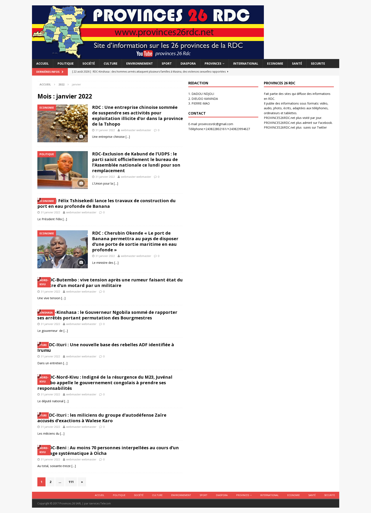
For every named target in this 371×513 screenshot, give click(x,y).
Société (88, 63)
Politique (66, 63)
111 (71, 482)
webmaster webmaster (136, 130)
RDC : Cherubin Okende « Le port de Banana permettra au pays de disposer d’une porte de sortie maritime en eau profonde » (135, 241)
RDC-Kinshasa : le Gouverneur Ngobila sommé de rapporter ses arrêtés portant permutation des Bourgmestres (107, 315)
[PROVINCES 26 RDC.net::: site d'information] (148, 57)
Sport (167, 63)
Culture (110, 63)
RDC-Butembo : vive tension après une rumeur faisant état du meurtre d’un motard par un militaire (110, 282)
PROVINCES (213, 63)
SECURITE (318, 63)
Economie (275, 63)
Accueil (42, 63)
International (245, 63)
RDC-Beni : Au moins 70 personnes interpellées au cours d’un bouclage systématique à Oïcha (108, 450)
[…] (128, 137)
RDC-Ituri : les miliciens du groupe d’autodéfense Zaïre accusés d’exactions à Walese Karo (101, 417)
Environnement (139, 63)
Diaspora (188, 63)
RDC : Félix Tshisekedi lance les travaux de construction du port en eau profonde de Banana (106, 203)
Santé (297, 63)
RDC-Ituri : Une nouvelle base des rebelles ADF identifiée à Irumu (105, 347)
